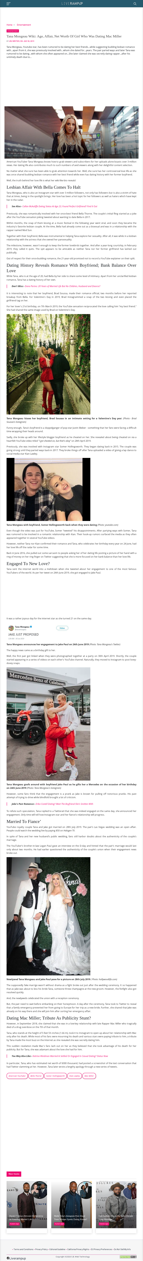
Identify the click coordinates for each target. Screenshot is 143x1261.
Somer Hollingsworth (55, 1076)
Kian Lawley (74, 1076)
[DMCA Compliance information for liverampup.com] (128, 1257)
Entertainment (24, 25)
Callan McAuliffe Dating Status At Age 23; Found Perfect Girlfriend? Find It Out (59, 206)
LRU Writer (14, 41)
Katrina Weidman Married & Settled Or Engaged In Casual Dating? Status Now (70, 1056)
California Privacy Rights (78, 1249)
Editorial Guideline (57, 1249)
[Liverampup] (72, 3)
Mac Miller (89, 1076)
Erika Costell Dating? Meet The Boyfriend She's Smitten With (64, 803)
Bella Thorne (35, 1076)
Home (9, 25)
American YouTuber (17, 1076)
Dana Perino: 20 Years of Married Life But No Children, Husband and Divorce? (62, 286)
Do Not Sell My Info (122, 1249)
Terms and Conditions (23, 1249)
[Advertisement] (71, 82)
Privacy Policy (41, 1249)
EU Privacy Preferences (101, 1249)
